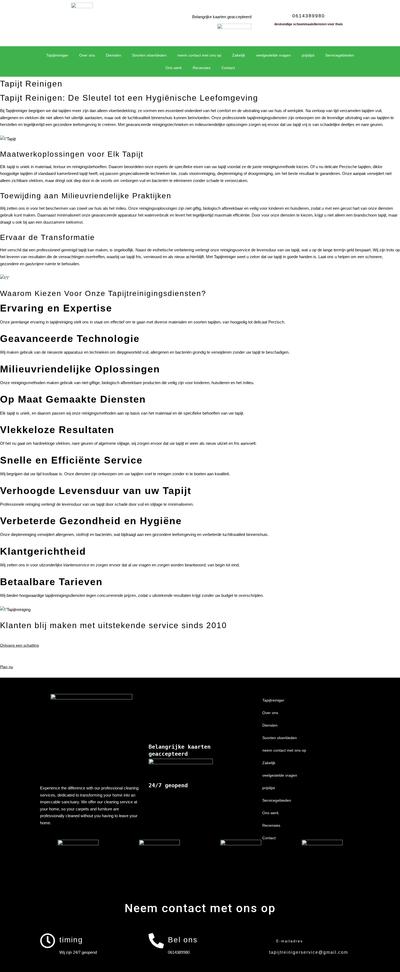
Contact (228, 68)
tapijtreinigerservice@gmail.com (308, 952)
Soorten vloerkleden (149, 55)
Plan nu (6, 667)
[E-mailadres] (264, 940)
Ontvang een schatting (19, 645)
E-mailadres (289, 941)
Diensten (113, 55)
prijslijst (308, 55)
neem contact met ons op (199, 55)
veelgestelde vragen (273, 55)
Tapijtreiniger (57, 55)
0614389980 (308, 15)
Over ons (87, 55)
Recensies (202, 68)
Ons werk (173, 68)
